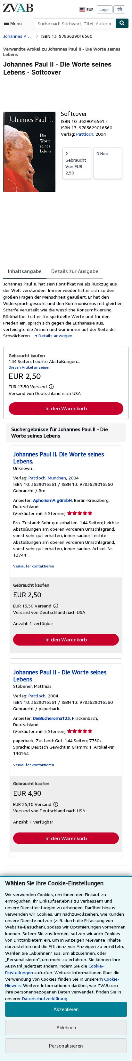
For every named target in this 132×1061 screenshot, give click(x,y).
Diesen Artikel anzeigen (30, 367)
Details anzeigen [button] (55, 335)
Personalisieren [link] (66, 1046)
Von (75, 163)
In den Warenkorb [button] (66, 408)
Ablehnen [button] (66, 1027)
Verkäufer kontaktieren (33, 566)
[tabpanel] (63, 310)
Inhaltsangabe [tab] (25, 271)
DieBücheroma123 (51, 718)
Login (105, 9)
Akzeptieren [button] (66, 1009)
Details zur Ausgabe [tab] (74, 271)
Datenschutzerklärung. (45, 998)
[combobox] (74, 23)
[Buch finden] (122, 23)
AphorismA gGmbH (52, 500)
